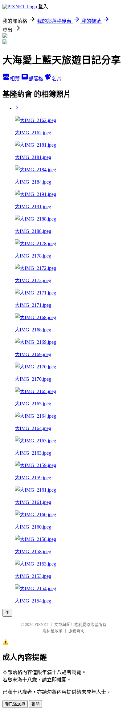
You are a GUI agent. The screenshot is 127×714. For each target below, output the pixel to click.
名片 (57, 78)
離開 (35, 704)
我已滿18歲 (15, 704)
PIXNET (41, 624)
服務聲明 (76, 630)
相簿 (15, 78)
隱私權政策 (53, 630)
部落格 (36, 78)
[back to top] (7, 613)
